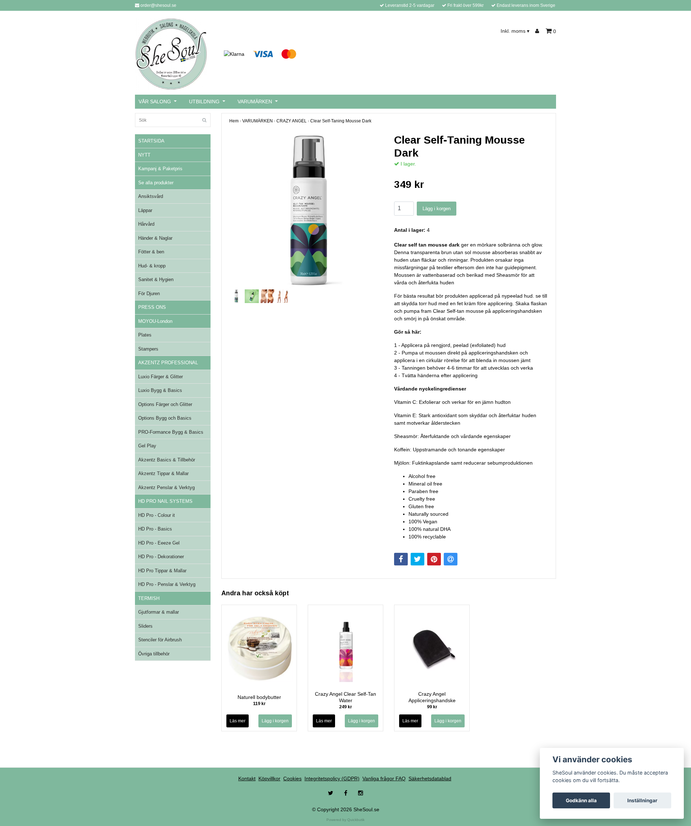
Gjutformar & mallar (158, 612)
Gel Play (147, 445)
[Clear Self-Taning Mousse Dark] (306, 211)
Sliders (145, 626)
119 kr (259, 703)
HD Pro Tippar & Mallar (162, 570)
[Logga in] (538, 31)
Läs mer (237, 720)
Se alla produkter (155, 182)
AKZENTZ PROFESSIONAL (168, 362)
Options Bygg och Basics (164, 418)
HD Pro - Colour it (156, 515)
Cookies (292, 778)
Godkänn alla (581, 800)
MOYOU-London (155, 321)
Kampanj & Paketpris (160, 168)
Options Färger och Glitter (165, 404)
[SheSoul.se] (171, 54)
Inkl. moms (515, 31)
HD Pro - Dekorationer (161, 556)
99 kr (432, 706)
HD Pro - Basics (155, 529)
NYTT (144, 155)
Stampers (148, 349)
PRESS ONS (152, 307)
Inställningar (642, 800)
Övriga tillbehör (154, 653)
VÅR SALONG (155, 101)
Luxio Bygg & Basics (160, 390)
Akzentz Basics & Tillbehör (166, 459)
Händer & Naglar (155, 238)
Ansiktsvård (150, 196)
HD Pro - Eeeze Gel (159, 543)
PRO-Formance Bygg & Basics (170, 432)
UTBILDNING (204, 101)
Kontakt (247, 778)
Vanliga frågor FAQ (384, 778)
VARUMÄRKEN (255, 101)
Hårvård (146, 224)
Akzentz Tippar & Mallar (163, 473)
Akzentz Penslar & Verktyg (166, 487)
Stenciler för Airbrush (160, 639)
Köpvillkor (269, 778)
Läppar (145, 210)
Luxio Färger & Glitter (160, 376)
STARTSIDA (151, 141)
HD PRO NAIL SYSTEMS (165, 501)
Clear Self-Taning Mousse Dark (340, 120)
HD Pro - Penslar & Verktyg (166, 584)
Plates (145, 335)
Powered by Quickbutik (345, 820)
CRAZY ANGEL (291, 120)
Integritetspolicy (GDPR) (332, 778)
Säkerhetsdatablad (429, 778)
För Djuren (149, 293)
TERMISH (148, 598)
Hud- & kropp (152, 265)
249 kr (345, 706)
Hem (234, 120)
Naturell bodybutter (259, 697)
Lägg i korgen (437, 208)
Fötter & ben (151, 251)
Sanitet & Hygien (155, 279)
